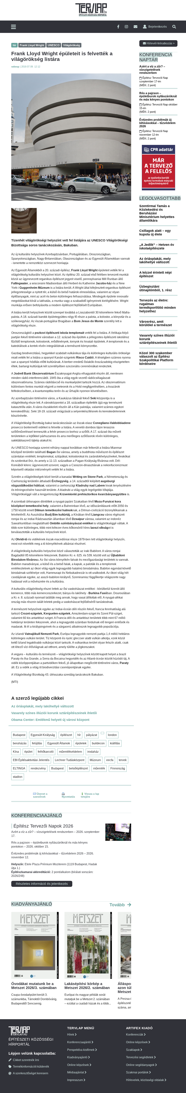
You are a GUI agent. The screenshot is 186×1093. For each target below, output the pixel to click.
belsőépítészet (78, 768)
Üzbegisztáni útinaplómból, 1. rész (155, 288)
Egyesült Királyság (43, 734)
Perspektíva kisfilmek (81, 1049)
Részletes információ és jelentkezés (42, 884)
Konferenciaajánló (79, 1042)
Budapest (19, 734)
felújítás (37, 743)
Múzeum (95, 760)
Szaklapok (133, 1049)
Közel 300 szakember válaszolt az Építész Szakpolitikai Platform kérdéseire (156, 358)
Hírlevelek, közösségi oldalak (145, 1080)
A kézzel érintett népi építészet (155, 274)
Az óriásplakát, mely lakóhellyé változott (42, 706)
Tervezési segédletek (140, 1057)
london (112, 734)
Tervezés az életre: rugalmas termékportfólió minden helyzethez (157, 306)
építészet (66, 734)
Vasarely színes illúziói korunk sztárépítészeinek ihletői (54, 713)
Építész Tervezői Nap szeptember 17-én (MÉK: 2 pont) (153, 81)
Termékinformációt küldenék (31, 1066)
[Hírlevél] (135, 27)
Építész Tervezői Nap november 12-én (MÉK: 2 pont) (153, 134)
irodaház (93, 751)
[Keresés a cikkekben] (174, 27)
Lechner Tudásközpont (69, 760)
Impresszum (75, 1080)
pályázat (91, 734)
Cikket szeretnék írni (26, 1060)
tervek (123, 760)
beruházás (20, 743)
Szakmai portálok (137, 1072)
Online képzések (78, 1064)
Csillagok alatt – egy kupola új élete (155, 232)
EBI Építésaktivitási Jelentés (31, 760)
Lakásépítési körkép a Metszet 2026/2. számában (87, 986)
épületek (80, 743)
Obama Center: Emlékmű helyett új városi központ (50, 720)
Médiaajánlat (76, 1072)
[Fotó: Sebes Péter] (71, 137)
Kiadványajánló (77, 1057)
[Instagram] (126, 27)
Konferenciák (135, 1034)
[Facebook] (118, 27)
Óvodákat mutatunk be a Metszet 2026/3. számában (33, 986)
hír (79, 734)
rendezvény (38, 768)
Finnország (117, 768)
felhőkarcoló (46, 751)
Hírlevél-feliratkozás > (160, 43)
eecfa (109, 760)
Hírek (71, 1034)
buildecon (98, 743)
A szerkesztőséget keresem (30, 1073)
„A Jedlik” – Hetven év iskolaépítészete (156, 246)
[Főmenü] (13, 27)
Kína (16, 751)
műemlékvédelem (70, 751)
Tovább (118, 904)
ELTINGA (19, 768)
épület (28, 751)
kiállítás (115, 743)
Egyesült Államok (58, 743)
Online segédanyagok (140, 1064)
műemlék (99, 768)
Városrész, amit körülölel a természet (155, 323)
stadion (17, 776)
